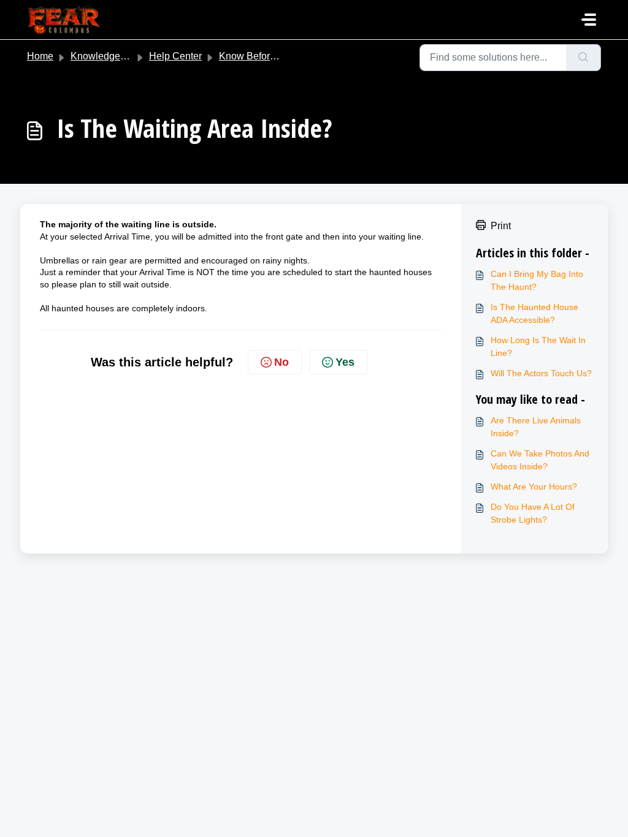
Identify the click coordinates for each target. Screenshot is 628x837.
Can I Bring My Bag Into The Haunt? (537, 280)
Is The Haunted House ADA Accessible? (534, 313)
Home (40, 56)
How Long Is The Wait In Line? (538, 346)
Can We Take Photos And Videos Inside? (540, 460)
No (281, 362)
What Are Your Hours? (534, 486)
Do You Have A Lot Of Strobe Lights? (533, 513)
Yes (344, 362)
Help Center (175, 56)
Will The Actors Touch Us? (541, 373)
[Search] (583, 57)
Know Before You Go (264, 56)
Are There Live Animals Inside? (536, 426)
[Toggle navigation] (588, 20)
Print (501, 226)
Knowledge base (107, 56)
